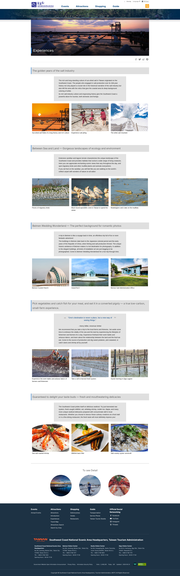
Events (65, 6)
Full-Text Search (147, 6)
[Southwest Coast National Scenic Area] (44, 4)
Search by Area (56, 528)
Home (34, 19)
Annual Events (36, 513)
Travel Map (54, 522)
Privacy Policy (71, 564)
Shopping (100, 6)
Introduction (55, 516)
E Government (135, 564)
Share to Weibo (143, 59)
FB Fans (146, 1)
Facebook (115, 515)
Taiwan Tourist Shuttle (98, 519)
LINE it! (147, 59)
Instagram (115, 521)
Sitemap (128, 1)
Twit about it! (140, 59)
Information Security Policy (85, 564)
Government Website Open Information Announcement (50, 564)
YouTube (115, 518)
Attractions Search (57, 525)
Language (136, 1)
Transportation (95, 513)
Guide (116, 6)
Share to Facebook (136, 59)
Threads (115, 524)
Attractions (82, 6)
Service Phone (95, 516)
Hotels (72, 516)
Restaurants (74, 519)
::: (124, 1)
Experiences (55, 519)
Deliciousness (75, 513)
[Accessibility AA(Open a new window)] (142, 564)
